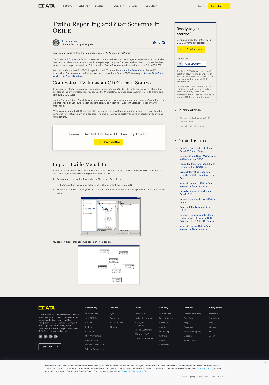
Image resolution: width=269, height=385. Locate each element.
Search (200, 6)
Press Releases (166, 318)
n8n (210, 331)
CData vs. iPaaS (141, 334)
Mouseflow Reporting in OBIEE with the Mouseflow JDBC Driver (197, 165)
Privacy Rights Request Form (135, 371)
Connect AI (115, 318)
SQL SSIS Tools (116, 322)
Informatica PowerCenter (132, 70)
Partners (163, 336)
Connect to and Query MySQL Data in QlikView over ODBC (198, 157)
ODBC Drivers (91, 313)
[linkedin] (40, 336)
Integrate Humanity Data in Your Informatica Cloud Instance (196, 184)
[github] (51, 336)
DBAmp (113, 327)
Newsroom (164, 322)
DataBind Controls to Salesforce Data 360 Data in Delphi (196, 149)
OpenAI (212, 336)
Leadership (164, 331)
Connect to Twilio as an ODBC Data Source (195, 120)
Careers (162, 340)
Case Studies (190, 318)
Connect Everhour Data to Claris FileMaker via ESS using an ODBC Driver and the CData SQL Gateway (198, 218)
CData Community (192, 313)
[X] (45, 336)
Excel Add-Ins (91, 340)
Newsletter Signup (192, 331)
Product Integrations (143, 318)
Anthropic (213, 313)
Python (88, 327)
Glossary (188, 336)
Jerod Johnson (69, 41)
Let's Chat (216, 5)
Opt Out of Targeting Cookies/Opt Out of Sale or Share (201, 376)
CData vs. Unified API (144, 338)
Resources (188, 327)
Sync (112, 313)
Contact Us (164, 344)
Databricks (214, 318)
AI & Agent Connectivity (140, 324)
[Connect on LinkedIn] (163, 42)
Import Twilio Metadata (192, 126)
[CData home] (49, 6)
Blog (186, 322)
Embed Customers (143, 330)
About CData (165, 313)
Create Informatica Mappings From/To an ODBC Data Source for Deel (197, 175)
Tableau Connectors (94, 349)
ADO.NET (89, 322)
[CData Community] (56, 336)
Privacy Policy (206, 368)
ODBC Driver (70, 59)
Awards (162, 327)
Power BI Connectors (94, 344)
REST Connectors (93, 336)
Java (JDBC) (91, 318)
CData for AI (151, 5)
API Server (89, 331)
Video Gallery (190, 340)
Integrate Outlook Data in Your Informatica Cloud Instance (195, 228)
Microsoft (213, 327)
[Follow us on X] (158, 42)
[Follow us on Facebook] (154, 42)
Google (212, 322)
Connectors (139, 313)
